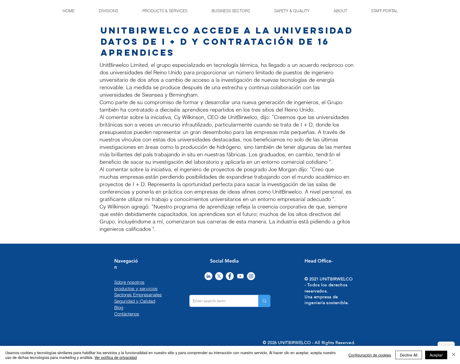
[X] (219, 276)
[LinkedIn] (208, 276)
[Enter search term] (264, 301)
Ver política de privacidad (116, 357)
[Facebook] (230, 276)
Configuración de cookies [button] (369, 355)
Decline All (408, 355)
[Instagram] (251, 276)
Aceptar (436, 355)
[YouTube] (240, 276)
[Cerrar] (453, 355)
